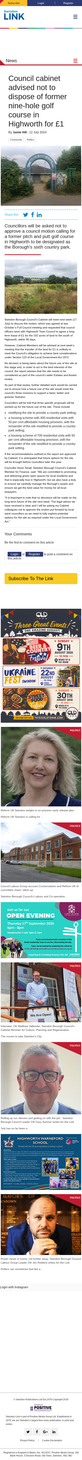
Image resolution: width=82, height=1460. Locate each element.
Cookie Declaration (52, 1440)
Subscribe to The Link (30, 578)
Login (41, 3)
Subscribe (14, 3)
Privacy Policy (27, 1440)
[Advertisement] (41, 1343)
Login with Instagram (14, 1287)
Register (68, 3)
